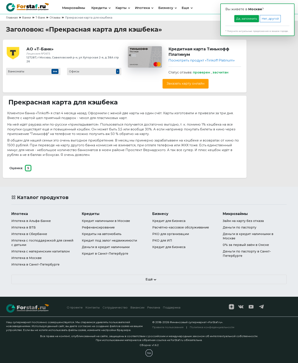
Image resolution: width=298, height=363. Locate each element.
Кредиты (99, 8)
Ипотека (142, 8)
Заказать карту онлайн (185, 83)
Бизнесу (165, 8)
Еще (185, 8)
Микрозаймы (73, 8)
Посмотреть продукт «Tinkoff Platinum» (201, 60)
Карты (121, 8)
